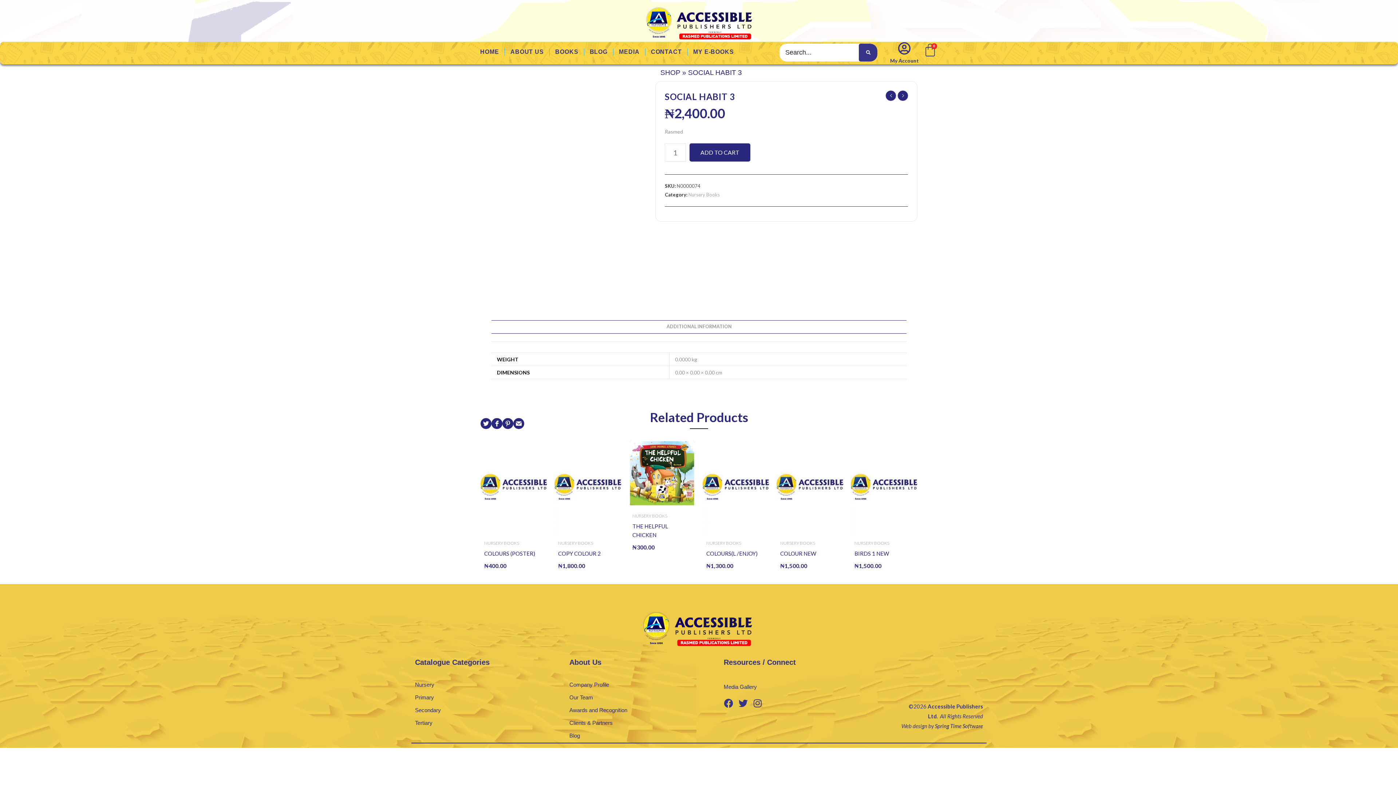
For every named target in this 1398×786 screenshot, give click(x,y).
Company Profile (589, 685)
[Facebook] (728, 703)
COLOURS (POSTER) (509, 553)
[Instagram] (757, 703)
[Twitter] (743, 703)
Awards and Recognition (598, 710)
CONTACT (666, 52)
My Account (904, 60)
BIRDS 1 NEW (871, 553)
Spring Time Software (959, 726)
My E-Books (713, 52)
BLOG (599, 52)
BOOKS (566, 52)
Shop (670, 72)
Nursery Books (704, 195)
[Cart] (929, 49)
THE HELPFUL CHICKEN (650, 530)
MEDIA (629, 52)
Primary (424, 697)
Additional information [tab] (699, 326)
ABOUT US (527, 52)
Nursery (424, 685)
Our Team (581, 697)
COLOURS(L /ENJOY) (732, 553)
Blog (574, 736)
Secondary (428, 710)
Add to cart (719, 152)
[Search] (868, 52)
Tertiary (424, 723)
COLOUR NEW (798, 553)
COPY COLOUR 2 (579, 553)
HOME (489, 52)
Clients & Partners (591, 723)
